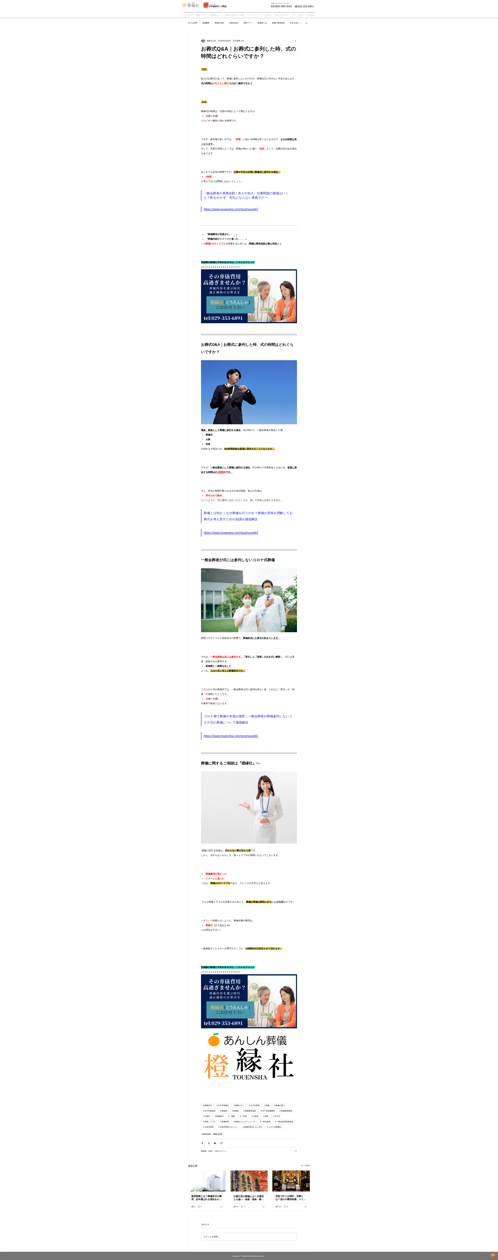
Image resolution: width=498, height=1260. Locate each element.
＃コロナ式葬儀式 (274, 1127)
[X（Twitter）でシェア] (208, 1143)
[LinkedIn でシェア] (215, 1143)
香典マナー (248, 23)
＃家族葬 (223, 1111)
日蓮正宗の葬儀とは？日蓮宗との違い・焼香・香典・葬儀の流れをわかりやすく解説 (248, 1198)
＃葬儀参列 (218, 1116)
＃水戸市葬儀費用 (267, 1111)
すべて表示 (305, 1166)
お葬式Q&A (233, 23)
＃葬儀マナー (238, 1105)
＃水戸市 (276, 1116)
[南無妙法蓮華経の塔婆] (249, 1181)
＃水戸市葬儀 (254, 1105)
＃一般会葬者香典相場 (284, 1122)
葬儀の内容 (219, 23)
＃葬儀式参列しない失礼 (252, 1127)
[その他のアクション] (295, 40)
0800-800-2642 (283, 6)
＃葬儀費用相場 (285, 1111)
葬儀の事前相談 (278, 23)
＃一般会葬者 (265, 1122)
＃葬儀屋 (235, 1111)
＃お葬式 (206, 1116)
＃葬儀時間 (224, 1122)
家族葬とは (262, 23)
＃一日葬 (243, 1116)
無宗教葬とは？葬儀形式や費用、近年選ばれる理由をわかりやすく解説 (206, 1198)
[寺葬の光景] (291, 1181)
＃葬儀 (266, 1105)
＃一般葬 (231, 1116)
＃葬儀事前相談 (249, 1111)
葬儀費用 (206, 23)
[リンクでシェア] (221, 1143)
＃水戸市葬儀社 (222, 1105)
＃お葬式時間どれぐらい (228, 1127)
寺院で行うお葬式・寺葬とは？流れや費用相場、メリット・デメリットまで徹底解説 (290, 1198)
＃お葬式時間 (208, 1127)
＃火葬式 (254, 1116)
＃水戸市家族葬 (209, 1111)
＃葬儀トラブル (209, 1122)
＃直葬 (265, 1116)
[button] (306, 23)
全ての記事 (192, 23)
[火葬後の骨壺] (207, 1181)
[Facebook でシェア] (202, 1143)
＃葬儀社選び (279, 1105)
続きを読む (294, 23)
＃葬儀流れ (207, 1105)
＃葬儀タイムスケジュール (244, 1122)
